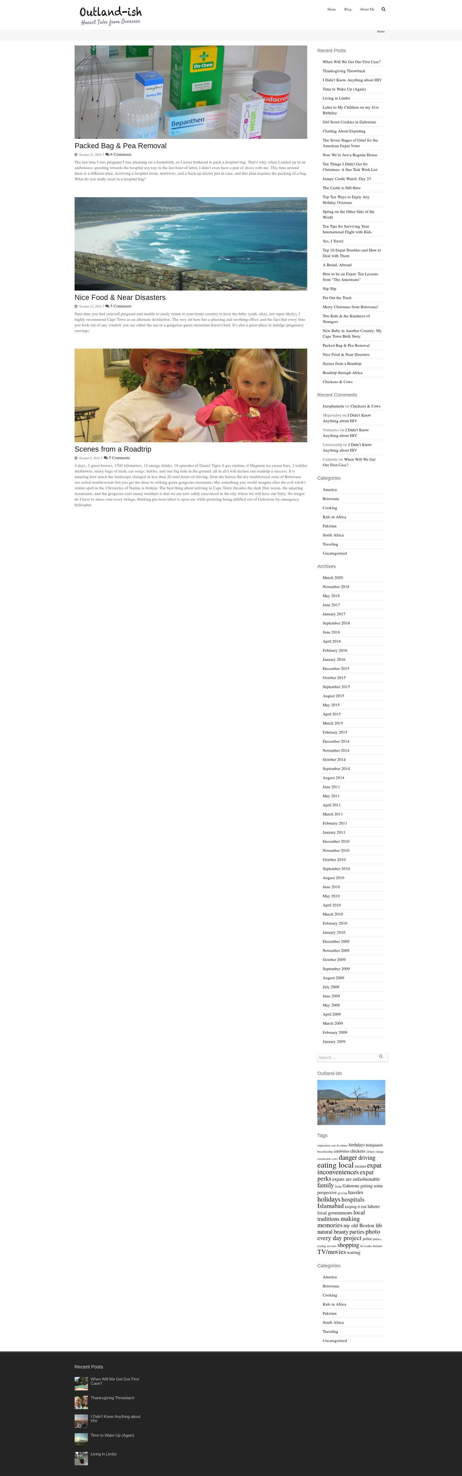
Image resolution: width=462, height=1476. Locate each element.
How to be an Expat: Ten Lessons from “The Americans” (350, 276)
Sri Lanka (366, 1246)
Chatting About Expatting (344, 131)
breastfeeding (325, 1151)
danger (348, 1157)
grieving (342, 1193)
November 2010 (336, 850)
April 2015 (332, 713)
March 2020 (333, 577)
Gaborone (350, 1186)
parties (356, 1231)
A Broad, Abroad (337, 264)
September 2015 (336, 686)
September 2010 (336, 868)
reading (321, 1246)
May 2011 (331, 795)
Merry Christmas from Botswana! (350, 306)
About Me (367, 9)
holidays (328, 1198)
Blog (348, 9)
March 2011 (333, 814)
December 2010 (336, 841)
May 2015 (331, 704)
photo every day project (348, 1234)
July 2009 (331, 986)
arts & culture (340, 1145)
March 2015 (333, 723)
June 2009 (331, 995)
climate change (375, 1151)
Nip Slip (329, 288)
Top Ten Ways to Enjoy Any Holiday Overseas (346, 199)
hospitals (352, 1199)
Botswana (331, 498)
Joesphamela (333, 406)
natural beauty (332, 1231)
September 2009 (336, 968)
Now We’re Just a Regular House (350, 154)
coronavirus (324, 1159)
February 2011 (335, 823)
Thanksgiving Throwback (344, 70)
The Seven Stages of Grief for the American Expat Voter (350, 142)
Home (332, 9)
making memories (338, 1221)
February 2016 (335, 650)
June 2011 (331, 786)
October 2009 (334, 959)
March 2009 (333, 1023)
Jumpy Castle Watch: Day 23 (347, 178)
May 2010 (331, 895)
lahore (374, 1206)
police (367, 1238)
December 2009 (336, 941)
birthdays (357, 1145)
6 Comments (121, 154)
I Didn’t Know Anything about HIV (352, 79)
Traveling (330, 544)
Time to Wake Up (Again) (344, 88)
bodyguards (374, 1144)
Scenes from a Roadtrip (113, 449)
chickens (357, 1151)
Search (381, 1058)
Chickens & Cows (338, 381)
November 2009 (336, 950)
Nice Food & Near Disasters (120, 297)
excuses (360, 1166)
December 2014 (336, 741)
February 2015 (335, 732)
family (325, 1184)
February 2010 (335, 923)
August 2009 (333, 977)
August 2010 (333, 877)
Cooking (330, 507)
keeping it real (356, 1206)
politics (377, 1239)
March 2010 (333, 914)
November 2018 (336, 586)
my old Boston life (363, 1225)
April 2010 (332, 904)
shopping (348, 1245)
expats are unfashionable (356, 1179)
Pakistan (330, 525)
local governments (334, 1212)
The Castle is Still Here (342, 187)
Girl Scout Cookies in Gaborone (349, 121)
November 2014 (336, 750)
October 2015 (334, 677)
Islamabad (330, 1205)
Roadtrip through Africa (343, 372)
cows (335, 1159)
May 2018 (331, 595)
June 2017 (331, 604)
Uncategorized (335, 553)
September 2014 (336, 768)
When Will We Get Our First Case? (352, 61)
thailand (377, 1246)
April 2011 (332, 804)
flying (338, 1186)
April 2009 (332, 1014)
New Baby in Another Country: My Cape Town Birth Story (352, 333)
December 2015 (336, 668)
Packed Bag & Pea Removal (121, 146)
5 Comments (121, 305)
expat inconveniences (349, 1168)
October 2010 (334, 859)
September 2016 (336, 623)
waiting (353, 1252)
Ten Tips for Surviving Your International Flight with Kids (347, 228)
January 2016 (334, 659)
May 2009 (331, 1005)
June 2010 (331, 886)
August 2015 (333, 695)
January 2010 (334, 932)
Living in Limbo (336, 98)
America (330, 489)
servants (331, 1246)
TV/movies (331, 1251)
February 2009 (335, 1032)
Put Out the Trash (337, 297)
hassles (355, 1192)
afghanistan (323, 1145)
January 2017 (334, 613)
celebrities (341, 1151)
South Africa (333, 534)
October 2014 (334, 759)
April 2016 (332, 641)
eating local (335, 1164)
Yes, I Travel (333, 240)
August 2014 (333, 777)
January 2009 (334, 1041)
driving (366, 1157)
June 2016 (331, 632)
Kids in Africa (334, 516)
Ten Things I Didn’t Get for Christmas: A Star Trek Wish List (350, 166)
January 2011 (334, 832)
